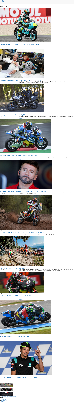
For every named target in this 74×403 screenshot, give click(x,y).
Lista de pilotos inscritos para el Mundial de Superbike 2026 (8, 396)
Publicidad (2, 401)
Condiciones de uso (3, 399)
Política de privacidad (4, 400)
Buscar (3, 1)
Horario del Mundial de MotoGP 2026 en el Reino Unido (7, 387)
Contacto (3, 2)
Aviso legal (2, 402)
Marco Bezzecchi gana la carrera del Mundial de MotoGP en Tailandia (9, 391)
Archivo (3, 0)
